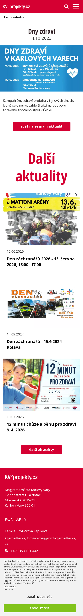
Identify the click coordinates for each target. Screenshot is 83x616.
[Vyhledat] (66, 6)
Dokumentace (10, 586)
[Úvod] (16, 6)
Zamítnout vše (39, 597)
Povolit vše (40, 608)
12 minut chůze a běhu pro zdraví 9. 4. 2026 (41, 427)
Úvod (6, 17)
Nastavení (8, 589)
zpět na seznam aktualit (42, 126)
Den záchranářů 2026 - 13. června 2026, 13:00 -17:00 (41, 261)
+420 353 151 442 (24, 551)
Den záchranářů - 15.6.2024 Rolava (34, 344)
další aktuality (41, 449)
